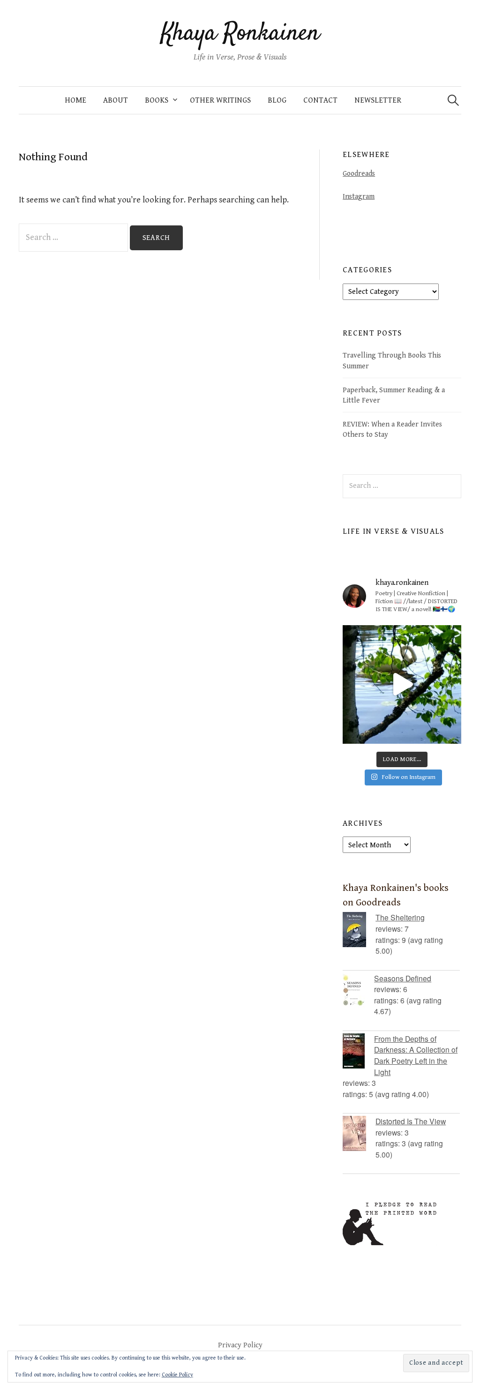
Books (156, 100)
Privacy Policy (240, 1345)
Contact (320, 100)
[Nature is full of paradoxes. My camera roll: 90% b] (402, 684)
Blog (277, 100)
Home (75, 100)
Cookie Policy (177, 1375)
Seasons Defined (402, 978)
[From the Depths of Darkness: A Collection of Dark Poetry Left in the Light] (358, 1051)
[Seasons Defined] (358, 990)
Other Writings (220, 100)
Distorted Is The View (410, 1121)
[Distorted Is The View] (359, 1133)
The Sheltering (400, 917)
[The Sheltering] (359, 929)
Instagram (359, 196)
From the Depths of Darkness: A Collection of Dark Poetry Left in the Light (416, 1055)
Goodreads (359, 173)
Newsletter (377, 100)
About (115, 100)
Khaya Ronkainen (240, 34)
